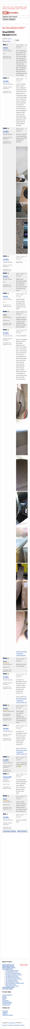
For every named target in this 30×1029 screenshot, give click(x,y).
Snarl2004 (5, 81)
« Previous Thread (9, 831)
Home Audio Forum (8, 964)
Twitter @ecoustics (7, 1015)
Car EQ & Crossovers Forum (14, 974)
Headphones (11, 8)
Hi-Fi (12, 7)
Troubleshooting (7, 1002)
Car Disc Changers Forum (13, 973)
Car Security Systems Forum (14, 979)
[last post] (5, 44)
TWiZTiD (5, 47)
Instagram (5, 1012)
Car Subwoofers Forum (12, 981)
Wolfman (5, 708)
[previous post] (4, 128)
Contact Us (11, 1025)
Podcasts (23, 8)
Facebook (5, 1011)
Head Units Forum (11, 984)
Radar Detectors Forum (12, 986)
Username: (6, 38)
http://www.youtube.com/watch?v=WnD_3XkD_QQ (21, 700)
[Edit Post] (26, 45)
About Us (4, 1025)
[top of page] (3, 44)
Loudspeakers (18, 7)
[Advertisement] (15, 897)
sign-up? (9, 38)
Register (4, 997)
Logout (4, 996)
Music (18, 8)
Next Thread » (22, 831)
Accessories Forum (8, 987)
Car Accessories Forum (12, 970)
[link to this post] (7, 44)
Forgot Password (7, 995)
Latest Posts (6, 7)
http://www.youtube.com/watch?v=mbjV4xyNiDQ (21, 653)
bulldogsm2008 (7, 777)
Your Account (6, 1005)
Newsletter (17, 1025)
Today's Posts (24, 964)
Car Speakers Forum (11, 980)
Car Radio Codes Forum (12, 977)
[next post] (4, 44)
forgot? (8, 41)
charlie (5, 314)
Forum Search (9, 19)
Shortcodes (5, 1000)
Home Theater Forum (8, 967)
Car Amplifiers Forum (12, 972)
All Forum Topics (7, 988)
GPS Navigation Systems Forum (15, 983)
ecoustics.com (12, 1022)
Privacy (22, 1025)
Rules (4, 999)
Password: (6, 41)
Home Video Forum (8, 966)
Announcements (7, 1003)
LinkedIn (4, 1013)
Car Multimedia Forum (12, 976)
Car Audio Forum (7, 969)
